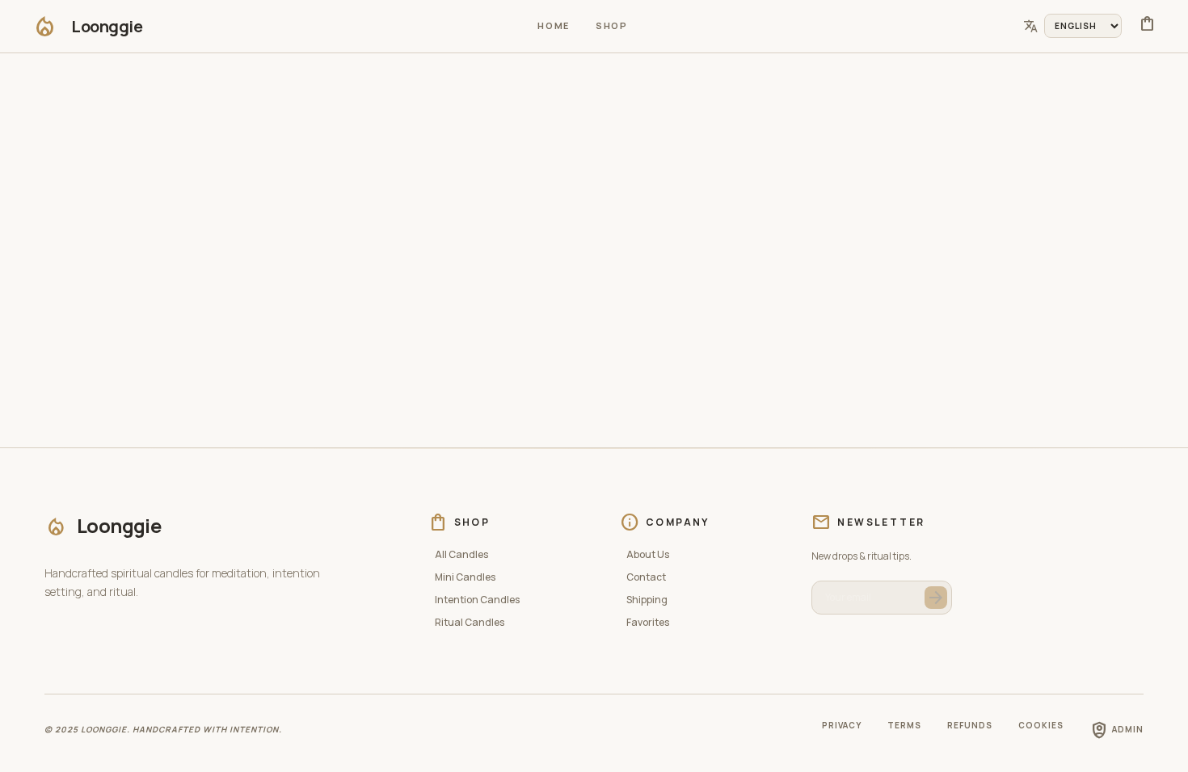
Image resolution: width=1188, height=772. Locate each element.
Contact (646, 577)
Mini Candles (465, 577)
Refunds (969, 725)
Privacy (842, 725)
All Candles (461, 554)
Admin (1116, 730)
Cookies (1041, 725)
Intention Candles (477, 600)
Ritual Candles (469, 622)
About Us (647, 554)
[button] (87, 26)
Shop (612, 25)
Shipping (647, 600)
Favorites (647, 622)
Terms (904, 725)
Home (553, 25)
